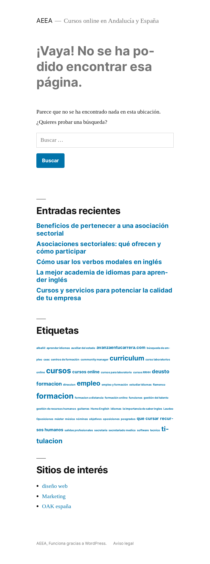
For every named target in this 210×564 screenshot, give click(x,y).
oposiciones (111, 419)
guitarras (83, 408)
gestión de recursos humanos (56, 408)
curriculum (127, 358)
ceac (47, 359)
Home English (100, 408)
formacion (55, 395)
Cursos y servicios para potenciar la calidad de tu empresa (104, 294)
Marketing (54, 496)
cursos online (86, 371)
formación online (116, 397)
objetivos (95, 419)
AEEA (44, 20)
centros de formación (65, 359)
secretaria (100, 430)
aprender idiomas (58, 348)
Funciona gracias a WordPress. (78, 543)
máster (59, 419)
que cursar (148, 418)
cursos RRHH (142, 372)
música (70, 419)
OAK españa (56, 506)
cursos (58, 370)
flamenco (159, 384)
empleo (88, 383)
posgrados (128, 419)
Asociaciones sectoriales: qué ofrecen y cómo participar (98, 247)
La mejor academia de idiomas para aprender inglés (102, 276)
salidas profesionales (79, 430)
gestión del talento (156, 397)
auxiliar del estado (83, 348)
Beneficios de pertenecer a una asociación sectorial (102, 229)
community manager (94, 359)
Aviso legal (123, 543)
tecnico (155, 430)
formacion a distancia (89, 397)
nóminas (82, 419)
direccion (69, 384)
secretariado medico (122, 430)
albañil (40, 348)
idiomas (116, 408)
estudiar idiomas (140, 384)
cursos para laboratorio (116, 372)
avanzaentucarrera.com (121, 347)
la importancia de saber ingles (142, 408)
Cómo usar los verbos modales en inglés (99, 262)
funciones (135, 397)
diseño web (55, 486)
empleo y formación (115, 384)
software (143, 430)
